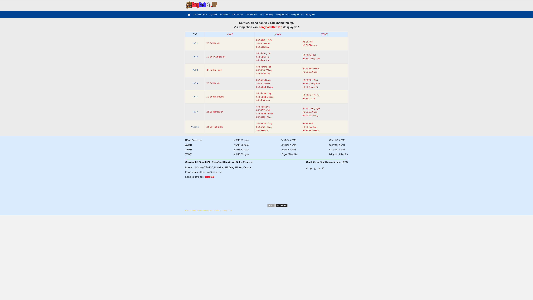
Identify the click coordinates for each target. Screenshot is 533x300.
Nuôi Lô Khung (266, 14)
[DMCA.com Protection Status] (277, 207)
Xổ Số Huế (308, 42)
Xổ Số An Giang (263, 80)
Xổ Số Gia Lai (309, 98)
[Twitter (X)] (311, 168)
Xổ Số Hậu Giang (264, 117)
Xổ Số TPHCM (263, 43)
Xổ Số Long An (263, 107)
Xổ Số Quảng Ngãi (311, 108)
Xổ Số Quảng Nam (311, 58)
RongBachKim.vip (270, 27)
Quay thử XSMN (337, 149)
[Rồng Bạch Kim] (201, 5)
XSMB (230, 34)
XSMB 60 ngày (241, 154)
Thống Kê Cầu (297, 14)
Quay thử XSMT (337, 145)
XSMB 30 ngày (241, 140)
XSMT (324, 34)
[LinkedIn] (319, 168)
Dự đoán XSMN (288, 145)
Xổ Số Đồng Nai (263, 67)
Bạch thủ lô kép (191, 211)
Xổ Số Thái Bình (214, 127)
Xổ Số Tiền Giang (264, 127)
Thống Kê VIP (282, 14)
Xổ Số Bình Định (310, 80)
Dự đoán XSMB (288, 140)
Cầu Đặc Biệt (251, 14)
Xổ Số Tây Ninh (263, 83)
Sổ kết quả (225, 14)
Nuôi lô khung (203, 211)
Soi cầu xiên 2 (215, 211)
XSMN (278, 34)
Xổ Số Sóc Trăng (263, 70)
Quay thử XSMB (337, 140)
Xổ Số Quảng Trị (310, 87)
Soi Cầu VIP (237, 14)
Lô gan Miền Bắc (289, 154)
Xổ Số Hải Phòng (215, 97)
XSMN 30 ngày (241, 145)
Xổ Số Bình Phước (264, 113)
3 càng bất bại (227, 211)
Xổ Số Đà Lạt (262, 130)
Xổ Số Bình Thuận (264, 87)
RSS (345, 162)
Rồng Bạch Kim (193, 140)
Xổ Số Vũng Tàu (263, 53)
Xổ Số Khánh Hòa (311, 68)
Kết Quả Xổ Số (200, 14)
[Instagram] (315, 168)
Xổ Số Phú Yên (310, 45)
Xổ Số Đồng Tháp (264, 40)
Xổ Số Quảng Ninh (215, 57)
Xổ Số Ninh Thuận (311, 95)
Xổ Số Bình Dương (264, 97)
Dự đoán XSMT (288, 149)
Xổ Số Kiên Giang (264, 123)
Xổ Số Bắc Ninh (214, 70)
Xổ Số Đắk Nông (310, 115)
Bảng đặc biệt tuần (338, 154)
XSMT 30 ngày (241, 149)
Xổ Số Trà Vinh (263, 100)
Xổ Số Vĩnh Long (263, 93)
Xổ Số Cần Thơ (263, 73)
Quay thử (310, 14)
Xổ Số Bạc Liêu (263, 60)
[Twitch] (323, 168)
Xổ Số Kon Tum (310, 127)
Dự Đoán (213, 14)
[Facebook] (307, 168)
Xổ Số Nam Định (214, 112)
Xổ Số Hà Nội (213, 43)
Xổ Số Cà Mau (262, 47)
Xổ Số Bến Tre (262, 57)
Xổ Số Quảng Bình (311, 83)
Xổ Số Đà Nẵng (310, 72)
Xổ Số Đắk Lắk (309, 55)
